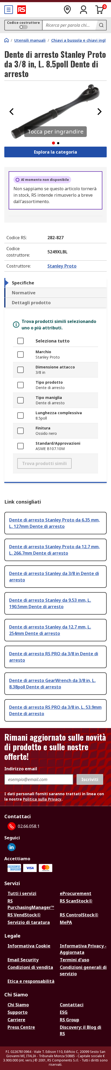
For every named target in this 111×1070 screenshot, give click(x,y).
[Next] (99, 111)
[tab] (55, 283)
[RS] (21, 9)
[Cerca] (100, 25)
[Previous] (11, 111)
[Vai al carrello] (100, 9)
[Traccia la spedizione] (67, 9)
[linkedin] (12, 847)
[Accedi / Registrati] (84, 9)
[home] (6, 40)
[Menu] (8, 9)
